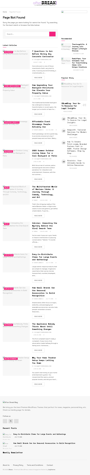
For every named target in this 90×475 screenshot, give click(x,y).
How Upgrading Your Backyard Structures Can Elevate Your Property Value (43, 89)
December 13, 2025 (78, 70)
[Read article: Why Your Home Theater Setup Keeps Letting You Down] (16, 366)
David (35, 200)
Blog (7, 187)
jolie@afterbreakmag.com (42, 59)
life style (9, 255)
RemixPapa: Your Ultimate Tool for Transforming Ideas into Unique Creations (79, 62)
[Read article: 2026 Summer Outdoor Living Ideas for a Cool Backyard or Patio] (16, 158)
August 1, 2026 (37, 62)
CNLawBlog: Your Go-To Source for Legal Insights (77, 120)
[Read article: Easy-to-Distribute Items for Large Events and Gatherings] (16, 262)
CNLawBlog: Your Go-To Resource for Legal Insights (71, 106)
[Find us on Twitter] (10, 421)
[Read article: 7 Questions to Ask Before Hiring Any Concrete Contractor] (16, 59)
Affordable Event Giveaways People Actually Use (41, 124)
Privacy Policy (18, 465)
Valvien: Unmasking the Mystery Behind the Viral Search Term (44, 226)
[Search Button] (86, 3)
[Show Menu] (4, 3)
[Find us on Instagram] (16, 421)
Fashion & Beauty (12, 122)
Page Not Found (14, 12)
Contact (50, 465)
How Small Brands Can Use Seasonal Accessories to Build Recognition (43, 291)
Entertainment (11, 358)
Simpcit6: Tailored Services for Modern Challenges (77, 132)
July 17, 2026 (49, 262)
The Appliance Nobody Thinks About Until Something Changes (43, 326)
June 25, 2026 (43, 200)
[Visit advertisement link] (74, 21)
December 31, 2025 (78, 53)
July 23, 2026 (49, 130)
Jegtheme (51, 470)
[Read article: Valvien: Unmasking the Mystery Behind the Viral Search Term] (16, 231)
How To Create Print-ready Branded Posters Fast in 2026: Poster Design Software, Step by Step (77, 147)
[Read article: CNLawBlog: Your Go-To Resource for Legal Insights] (74, 91)
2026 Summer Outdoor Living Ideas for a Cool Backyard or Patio (44, 153)
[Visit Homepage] (45, 3)
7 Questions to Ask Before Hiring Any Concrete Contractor (43, 54)
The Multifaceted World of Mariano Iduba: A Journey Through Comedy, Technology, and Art (44, 192)
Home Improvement (12, 86)
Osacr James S (38, 130)
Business (8, 52)
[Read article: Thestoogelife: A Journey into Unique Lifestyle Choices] (66, 46)
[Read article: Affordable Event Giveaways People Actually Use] (16, 129)
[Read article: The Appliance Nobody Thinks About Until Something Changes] (16, 332)
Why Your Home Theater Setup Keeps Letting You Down (44, 360)
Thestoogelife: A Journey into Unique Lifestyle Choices (79, 47)
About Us (6, 465)
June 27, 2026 (37, 161)
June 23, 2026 (37, 335)
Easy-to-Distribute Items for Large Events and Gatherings (44, 257)
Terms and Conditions (35, 465)
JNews (10, 470)
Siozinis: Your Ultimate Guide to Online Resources (76, 162)
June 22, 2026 (37, 369)
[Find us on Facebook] (5, 421)
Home (5, 12)
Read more (39, 77)
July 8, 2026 (36, 99)
